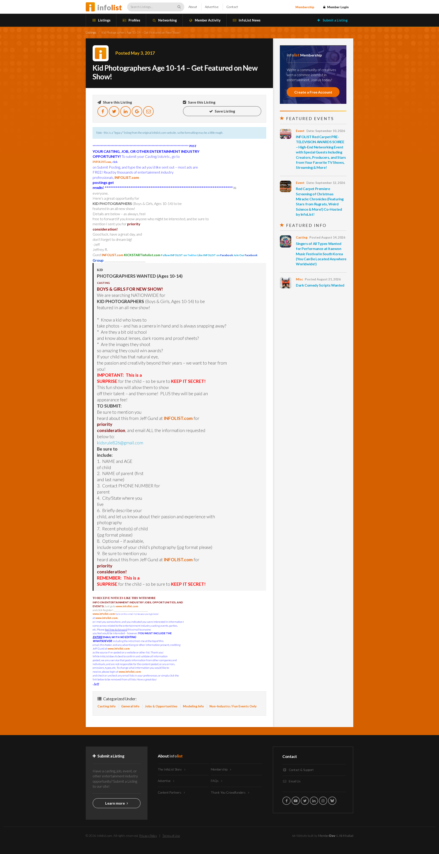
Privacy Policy (148, 836)
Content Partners (170, 792)
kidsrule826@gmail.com (120, 442)
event (300, 131)
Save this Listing (201, 102)
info (109, 7)
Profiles (134, 20)
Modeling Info (193, 706)
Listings (103, 20)
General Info (130, 706)
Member (326, 836)
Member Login (338, 7)
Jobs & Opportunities (161, 706)
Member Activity (207, 20)
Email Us (294, 781)
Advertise (212, 7)
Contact (232, 7)
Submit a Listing (335, 20)
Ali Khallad (346, 836)
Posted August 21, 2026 (323, 279)
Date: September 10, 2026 (325, 131)
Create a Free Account (313, 92)
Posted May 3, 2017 (135, 53)
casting (302, 237)
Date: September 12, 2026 (325, 183)
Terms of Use (171, 836)
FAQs (215, 781)
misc (299, 279)
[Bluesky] (332, 801)
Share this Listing (117, 102)
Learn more (115, 803)
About (192, 7)
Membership (304, 7)
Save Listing (224, 111)
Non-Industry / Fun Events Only (233, 706)
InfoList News (249, 20)
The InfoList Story (170, 769)
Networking (167, 20)
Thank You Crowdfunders (228, 792)
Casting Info (106, 706)
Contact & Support (301, 770)
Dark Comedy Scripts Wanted (320, 285)
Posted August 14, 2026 (327, 237)
